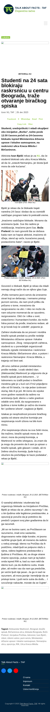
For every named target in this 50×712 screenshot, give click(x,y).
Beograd (34, 629)
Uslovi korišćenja (31, 689)
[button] (45, 23)
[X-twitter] (9, 670)
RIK (17, 644)
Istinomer (31, 635)
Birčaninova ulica (16, 632)
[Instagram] (16, 670)
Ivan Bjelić (41, 635)
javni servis (25, 638)
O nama (26, 677)
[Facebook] (3, 670)
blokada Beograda (33, 632)
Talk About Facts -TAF (28, 704)
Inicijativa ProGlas (18, 635)
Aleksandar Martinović (19, 629)
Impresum (27, 681)
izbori (3, 638)
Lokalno (5, 37)
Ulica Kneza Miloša (29, 644)
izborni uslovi (13, 638)
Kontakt (26, 685)
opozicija (11, 644)
